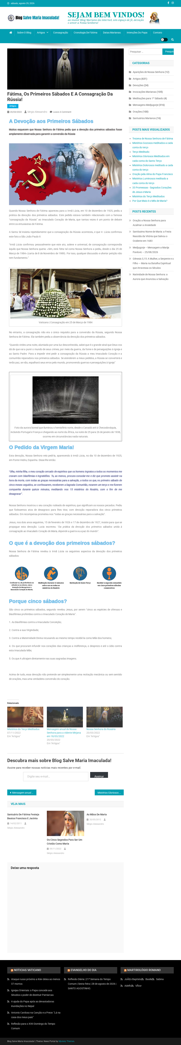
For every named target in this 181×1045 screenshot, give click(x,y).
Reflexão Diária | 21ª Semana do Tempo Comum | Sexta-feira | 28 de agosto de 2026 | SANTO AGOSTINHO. (92, 984)
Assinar (99, 776)
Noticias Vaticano (27, 970)
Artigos (41, 32)
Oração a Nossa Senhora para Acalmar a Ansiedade (149, 222)
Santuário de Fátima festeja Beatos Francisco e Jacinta (23, 816)
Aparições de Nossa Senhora (148, 72)
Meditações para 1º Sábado (148, 98)
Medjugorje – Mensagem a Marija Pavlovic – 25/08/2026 (151, 250)
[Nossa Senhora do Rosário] (104, 717)
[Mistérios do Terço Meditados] (25, 717)
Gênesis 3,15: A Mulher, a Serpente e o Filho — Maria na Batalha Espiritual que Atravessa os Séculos (153, 263)
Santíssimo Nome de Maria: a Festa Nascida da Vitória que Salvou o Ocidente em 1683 (152, 236)
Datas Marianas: (112, 32)
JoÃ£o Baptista (133, 979)
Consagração (60, 32)
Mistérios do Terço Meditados (23, 729)
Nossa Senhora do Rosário (101, 729)
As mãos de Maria (97, 814)
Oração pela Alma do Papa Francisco (152, 174)
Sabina (160, 979)
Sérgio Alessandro (37, 111)
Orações (137, 111)
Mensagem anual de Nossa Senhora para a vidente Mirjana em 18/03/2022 (64, 733)
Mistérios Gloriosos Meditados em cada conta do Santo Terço (111, 792)
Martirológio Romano (144, 970)
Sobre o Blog (24, 32)
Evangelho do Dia (84, 970)
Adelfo (128, 985)
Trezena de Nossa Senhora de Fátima (152, 138)
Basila (148, 979)
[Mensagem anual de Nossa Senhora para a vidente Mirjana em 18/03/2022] (65, 717)
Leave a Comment (62, 112)
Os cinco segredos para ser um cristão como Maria (64, 841)
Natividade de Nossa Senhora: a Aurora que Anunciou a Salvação (150, 276)
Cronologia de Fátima (85, 32)
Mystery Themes (66, 1041)
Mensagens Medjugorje (145, 105)
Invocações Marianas (144, 91)
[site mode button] (164, 39)
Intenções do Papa (137, 32)
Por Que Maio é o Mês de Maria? (149, 200)
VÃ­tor (138, 985)
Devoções (138, 85)
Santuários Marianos (144, 118)
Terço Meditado (140, 151)
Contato (157, 32)
